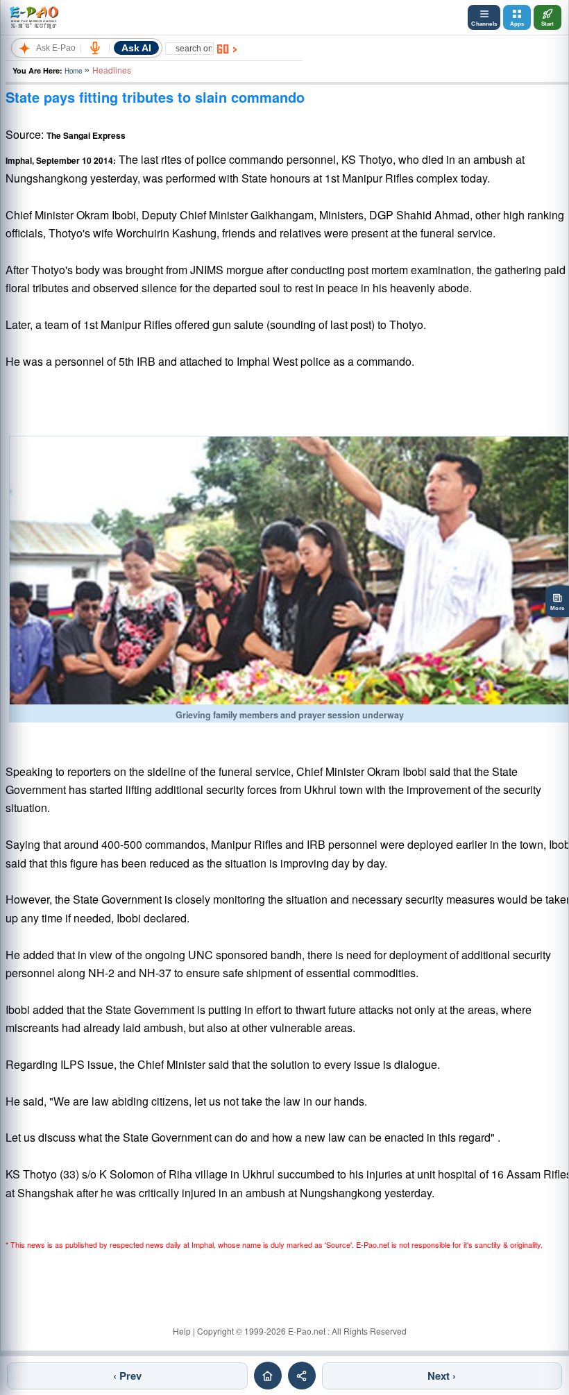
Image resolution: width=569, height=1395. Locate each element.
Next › (441, 1375)
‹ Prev (127, 1375)
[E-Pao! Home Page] (34, 17)
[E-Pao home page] (268, 1375)
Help (182, 1331)
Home (73, 71)
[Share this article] (302, 1375)
